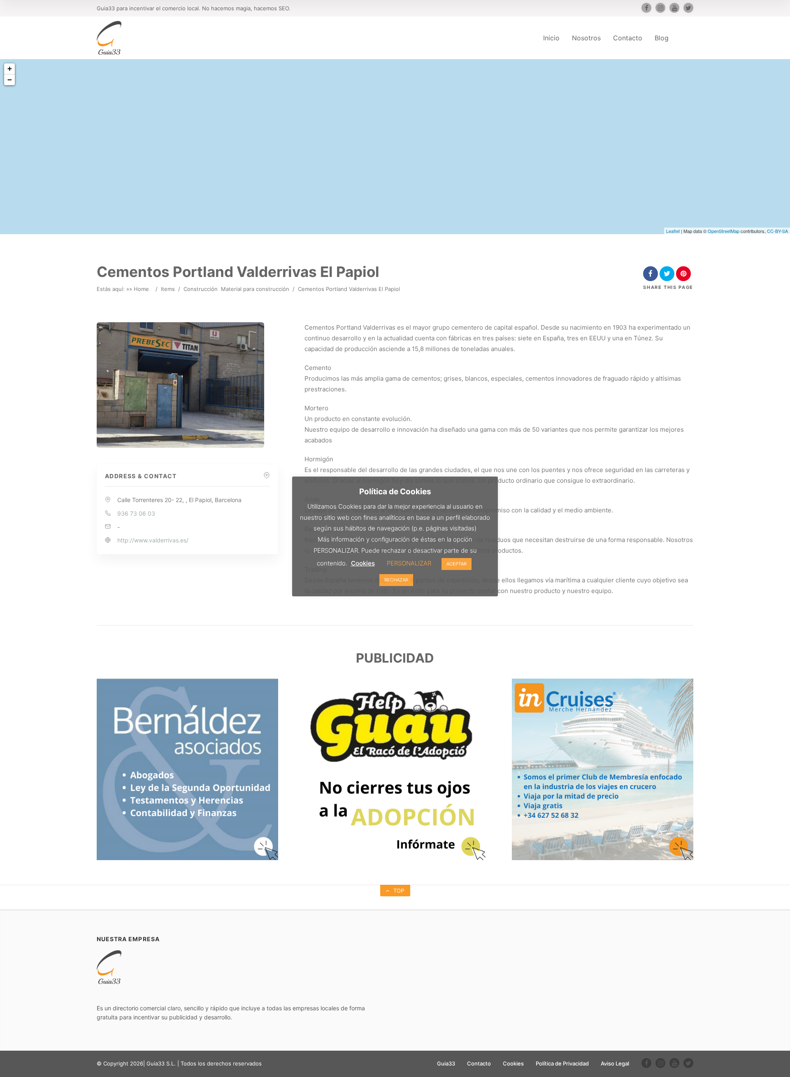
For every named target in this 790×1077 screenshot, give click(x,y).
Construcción (201, 289)
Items (168, 289)
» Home (139, 289)
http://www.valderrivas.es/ (152, 540)
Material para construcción (255, 289)
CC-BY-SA (777, 231)
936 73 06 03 (136, 513)
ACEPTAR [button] (456, 564)
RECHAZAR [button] (396, 580)
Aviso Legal (615, 1063)
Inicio (551, 38)
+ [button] (9, 68)
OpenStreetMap (723, 231)
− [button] (9, 79)
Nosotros (586, 38)
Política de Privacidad (562, 1063)
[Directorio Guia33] (109, 38)
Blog (662, 38)
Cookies (513, 1063)
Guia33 (446, 1063)
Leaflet (673, 231)
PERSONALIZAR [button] (409, 563)
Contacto (627, 38)
